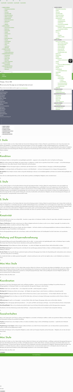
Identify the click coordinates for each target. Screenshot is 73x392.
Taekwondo (7, 42)
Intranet (2, 99)
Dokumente (7, 21)
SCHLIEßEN (2, 352)
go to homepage (23, 87)
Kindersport (7, 56)
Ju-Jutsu (6, 36)
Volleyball (7, 47)
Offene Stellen (3, 93)
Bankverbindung (3, 113)
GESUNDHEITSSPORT (7, 66)
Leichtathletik (8, 41)
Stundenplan (7, 55)
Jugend (6, 35)
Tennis (6, 44)
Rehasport (7, 69)
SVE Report (2, 95)
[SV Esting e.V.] (13, 2)
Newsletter (2, 96)
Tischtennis (7, 46)
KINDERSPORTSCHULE (7, 53)
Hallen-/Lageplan (8, 16)
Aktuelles (4, 76)
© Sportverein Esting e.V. (5, 116)
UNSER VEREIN (6, 7)
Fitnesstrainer (7, 50)
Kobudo (6, 39)
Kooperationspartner (9, 19)
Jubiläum (6, 24)
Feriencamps (7, 30)
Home (3, 74)
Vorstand (6, 12)
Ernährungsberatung (9, 52)
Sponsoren (2, 107)
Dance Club (7, 58)
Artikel (6, 10)
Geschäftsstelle (8, 13)
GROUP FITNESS (6, 132)
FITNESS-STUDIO (6, 49)
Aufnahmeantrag (3, 92)
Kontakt (2, 115)
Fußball (6, 32)
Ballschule (7, 59)
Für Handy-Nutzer (36, 354)
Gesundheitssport (8, 67)
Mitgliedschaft (8, 18)
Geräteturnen (7, 33)
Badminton (7, 29)
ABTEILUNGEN (5, 25)
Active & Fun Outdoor (9, 27)
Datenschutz (2, 112)
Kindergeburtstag (8, 38)
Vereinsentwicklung (9, 15)
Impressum (2, 110)
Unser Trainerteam (9, 61)
